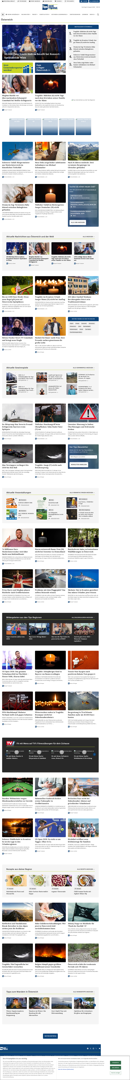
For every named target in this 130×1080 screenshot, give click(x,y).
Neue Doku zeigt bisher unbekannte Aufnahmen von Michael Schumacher (84, 65)
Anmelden (95, 1)
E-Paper (85, 1)
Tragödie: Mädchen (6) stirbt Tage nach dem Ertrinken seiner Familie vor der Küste (85, 34)
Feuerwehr (84, 323)
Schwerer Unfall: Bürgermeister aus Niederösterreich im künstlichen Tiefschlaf (84, 57)
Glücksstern (91, 323)
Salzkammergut (73, 329)
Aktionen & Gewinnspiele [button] (59, 15)
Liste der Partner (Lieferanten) (66, 1069)
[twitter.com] (90, 1048)
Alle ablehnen (115, 1068)
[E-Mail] (100, 1048)
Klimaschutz (73, 326)
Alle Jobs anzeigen (78, 222)
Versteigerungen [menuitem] (75, 15)
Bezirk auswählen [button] (13, 15)
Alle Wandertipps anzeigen (83, 992)
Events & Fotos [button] (44, 15)
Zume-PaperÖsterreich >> (43, 67)
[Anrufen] (96, 1048)
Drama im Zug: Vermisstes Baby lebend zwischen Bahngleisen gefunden (84, 49)
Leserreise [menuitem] (85, 15)
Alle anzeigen (88, 237)
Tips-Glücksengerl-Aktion (76, 332)
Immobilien (48, 1)
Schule (81, 329)
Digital (71, 323)
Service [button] (92, 15)
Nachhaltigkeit (86, 326)
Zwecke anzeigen (115, 1073)
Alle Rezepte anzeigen (85, 869)
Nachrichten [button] (25, 15)
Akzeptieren (115, 1063)
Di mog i (59, 1)
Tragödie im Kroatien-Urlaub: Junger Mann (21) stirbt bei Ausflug (85, 41)
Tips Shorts (70, 1)
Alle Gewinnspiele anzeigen (83, 368)
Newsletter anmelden (79, 465)
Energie (77, 323)
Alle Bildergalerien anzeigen (82, 618)
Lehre (79, 326)
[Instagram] (93, 1048)
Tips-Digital (88, 329)
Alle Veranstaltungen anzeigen (81, 493)
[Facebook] (87, 1048)
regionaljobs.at (9, 1)
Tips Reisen (22, 1)
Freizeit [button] (34, 15)
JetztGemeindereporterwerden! (13, 67)
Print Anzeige (35, 1)
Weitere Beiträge (50, 1036)
